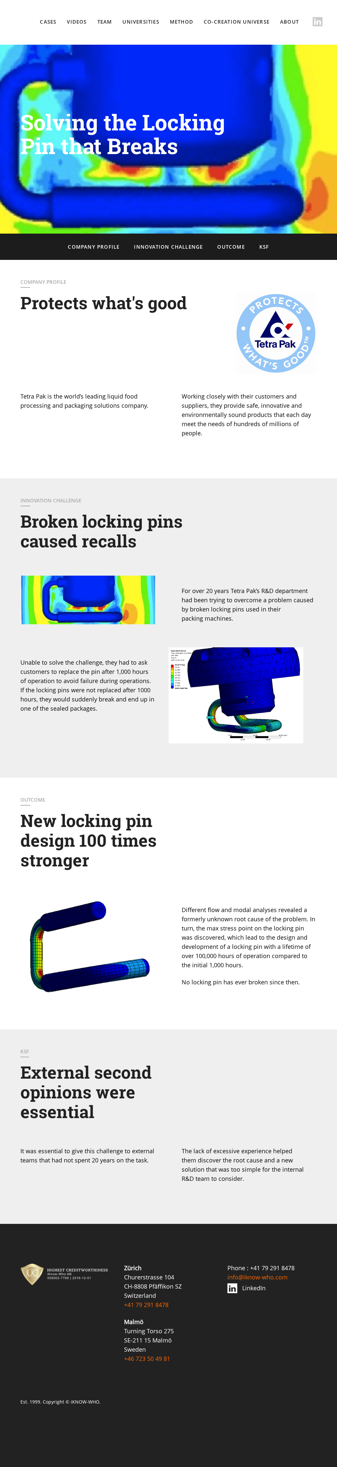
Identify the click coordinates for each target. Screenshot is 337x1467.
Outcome (231, 246)
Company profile (93, 246)
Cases (48, 21)
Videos (77, 21)
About (289, 21)
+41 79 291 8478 (146, 1305)
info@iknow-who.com (257, 1277)
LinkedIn (254, 1288)
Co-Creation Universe (237, 21)
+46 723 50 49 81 (147, 1359)
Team (104, 21)
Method (181, 21)
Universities (140, 21)
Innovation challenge (168, 246)
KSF (264, 246)
